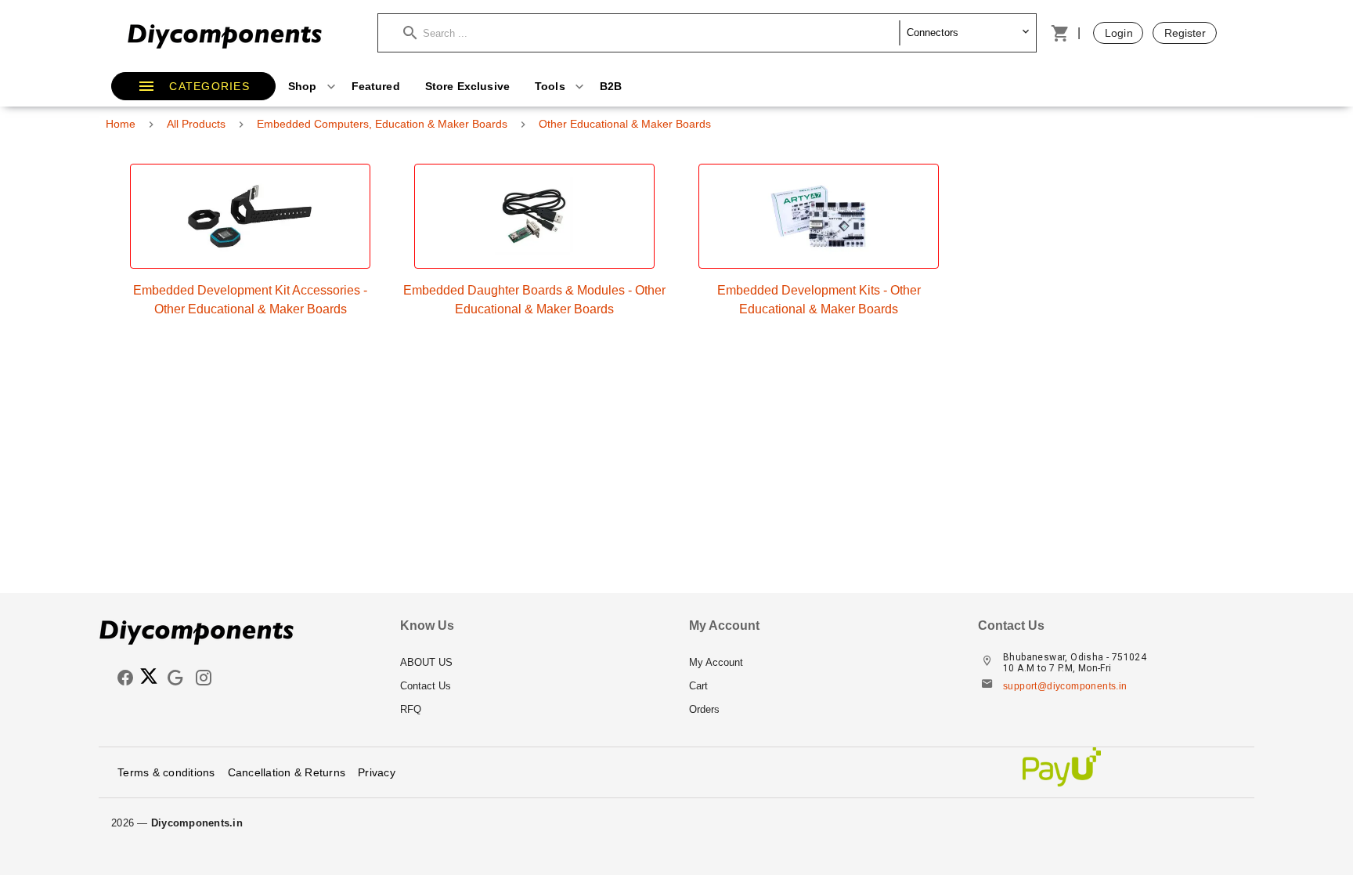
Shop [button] (304, 86)
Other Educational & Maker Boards (625, 124)
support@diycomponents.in (1065, 686)
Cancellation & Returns (287, 772)
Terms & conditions (166, 772)
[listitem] (532, 662)
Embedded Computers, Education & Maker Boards (382, 124)
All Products (196, 124)
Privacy (376, 772)
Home (120, 124)
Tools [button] (551, 86)
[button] (651, 33)
